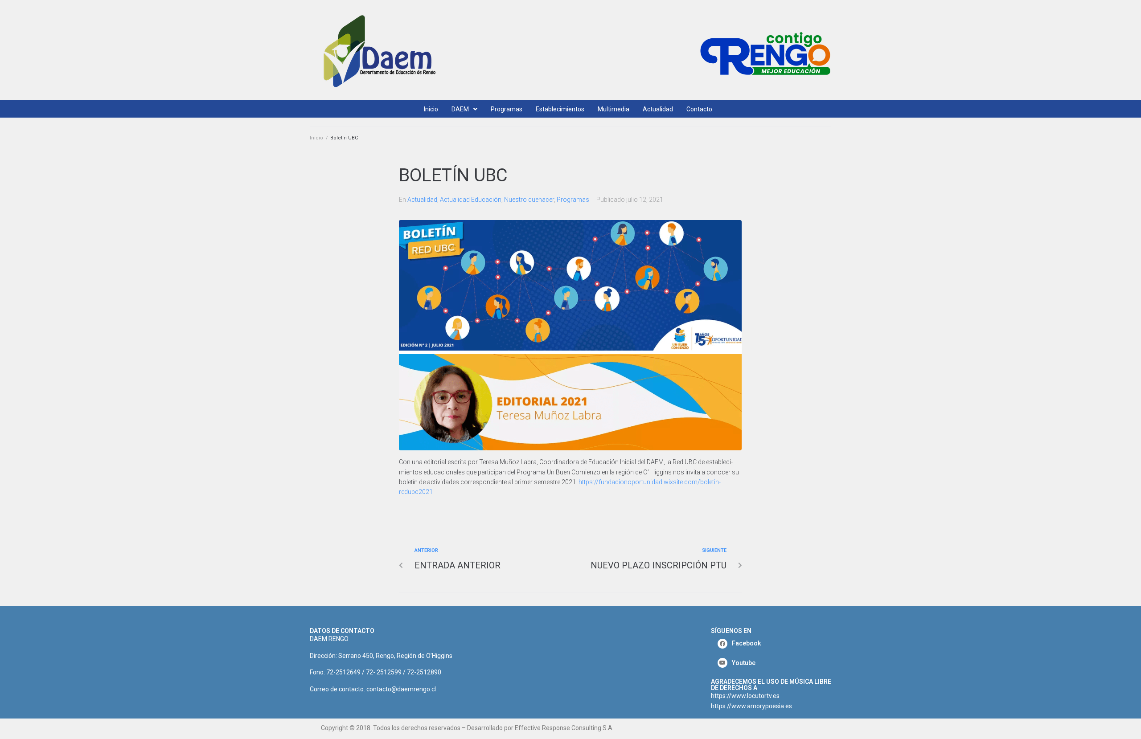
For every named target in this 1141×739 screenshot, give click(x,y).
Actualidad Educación (470, 199)
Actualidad (422, 199)
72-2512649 (343, 672)
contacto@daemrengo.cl (401, 689)
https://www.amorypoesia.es (751, 706)
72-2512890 (424, 672)
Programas (573, 199)
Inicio (316, 138)
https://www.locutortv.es (745, 695)
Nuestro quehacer (529, 199)
